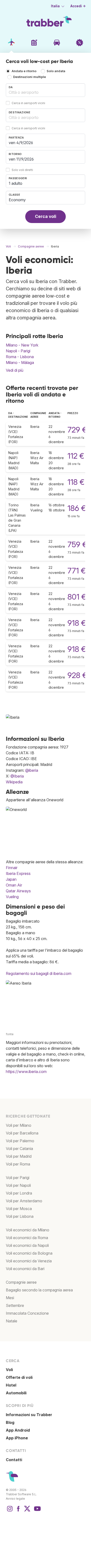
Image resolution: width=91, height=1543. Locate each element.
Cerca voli (45, 216)
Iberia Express (18, 873)
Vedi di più (14, 370)
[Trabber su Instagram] (10, 1511)
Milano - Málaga (20, 362)
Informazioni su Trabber (29, 1414)
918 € (76, 623)
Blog (10, 1422)
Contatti (14, 1459)
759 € (77, 544)
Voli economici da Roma (27, 1237)
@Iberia (17, 776)
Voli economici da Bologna (29, 1253)
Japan (11, 879)
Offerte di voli (19, 1377)
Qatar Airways (18, 890)
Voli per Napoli (18, 1185)
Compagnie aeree (21, 1282)
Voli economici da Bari (25, 1268)
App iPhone (17, 1437)
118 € (75, 482)
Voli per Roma (18, 1164)
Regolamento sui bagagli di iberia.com (38, 973)
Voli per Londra (19, 1193)
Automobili (16, 1392)
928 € (77, 675)
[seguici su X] (27, 1511)
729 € (77, 429)
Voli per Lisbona (19, 1216)
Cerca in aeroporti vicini (28, 103)
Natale (11, 1321)
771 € (76, 570)
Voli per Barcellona (22, 1133)
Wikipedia (14, 781)
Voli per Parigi (17, 1177)
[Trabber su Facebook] (18, 1511)
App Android (18, 1430)
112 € (75, 456)
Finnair (11, 867)
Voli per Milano (18, 1125)
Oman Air (14, 885)
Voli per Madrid (19, 1156)
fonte (10, 1034)
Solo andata (56, 71)
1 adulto (15, 183)
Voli (9, 1369)
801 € (76, 597)
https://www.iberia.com (26, 1071)
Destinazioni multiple (29, 77)
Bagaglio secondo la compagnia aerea (39, 1290)
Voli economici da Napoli (27, 1245)
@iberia (31, 770)
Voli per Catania (19, 1148)
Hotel (11, 1385)
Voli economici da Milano (27, 1229)
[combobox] (45, 90)
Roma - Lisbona (20, 356)
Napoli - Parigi (18, 350)
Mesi (10, 1297)
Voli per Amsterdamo (24, 1200)
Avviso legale (15, 1498)
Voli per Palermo (20, 1140)
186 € (76, 508)
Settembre (15, 1305)
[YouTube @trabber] (36, 1511)
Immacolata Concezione (27, 1313)
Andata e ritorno (24, 71)
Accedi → (78, 6)
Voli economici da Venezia (29, 1260)
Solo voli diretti (22, 170)
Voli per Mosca (19, 1208)
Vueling (12, 896)
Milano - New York (22, 345)
